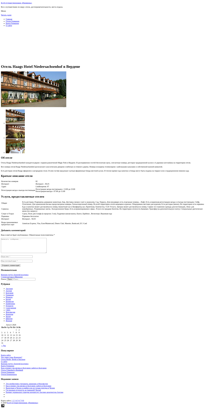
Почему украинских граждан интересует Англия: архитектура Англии (34, 392)
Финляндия (10, 312)
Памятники (10, 304)
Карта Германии (12, 23)
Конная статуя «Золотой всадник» (15, 275)
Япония (9, 321)
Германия (9, 295)
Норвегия (10, 301)
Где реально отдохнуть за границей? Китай (23, 390)
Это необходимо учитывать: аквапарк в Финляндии (27, 384)
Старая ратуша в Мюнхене (12, 277)
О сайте (9, 26)
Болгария (9, 293)
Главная (9, 19)
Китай (8, 299)
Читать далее (6, 15)
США (8, 310)
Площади (9, 306)
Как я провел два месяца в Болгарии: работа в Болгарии (28, 386)
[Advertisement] (72, 45)
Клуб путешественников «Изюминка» (16, 3)
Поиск (3, 279)
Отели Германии (12, 21)
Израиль (9, 297)
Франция (9, 314)
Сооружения (11, 308)
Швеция (9, 319)
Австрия (9, 289)
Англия (9, 291)
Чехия (8, 316)
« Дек (3, 346)
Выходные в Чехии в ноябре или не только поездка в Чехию (30, 388)
